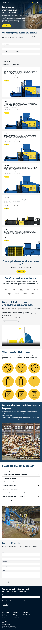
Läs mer (6, 80)
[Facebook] (6, 622)
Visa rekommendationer (9, 58)
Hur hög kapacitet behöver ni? (8, 46)
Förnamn (4, 552)
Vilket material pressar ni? (7, 42)
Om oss (3, 614)
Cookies (3, 617)
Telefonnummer (5, 566)
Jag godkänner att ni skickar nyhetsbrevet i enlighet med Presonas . (16, 600)
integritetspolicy (26, 600)
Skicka (5, 582)
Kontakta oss (6, 25)
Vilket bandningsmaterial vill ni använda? (10, 51)
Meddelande (4, 570)
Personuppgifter (5, 615)
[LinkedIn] (3, 622)
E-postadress (4, 561)
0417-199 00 (28, 614)
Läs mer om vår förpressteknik (10, 321)
